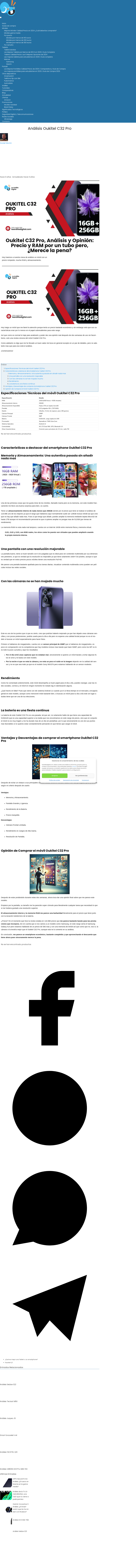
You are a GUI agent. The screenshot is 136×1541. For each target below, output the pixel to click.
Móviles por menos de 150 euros (18, 38)
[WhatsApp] (49, 1257)
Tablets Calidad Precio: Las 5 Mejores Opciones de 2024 (25, 54)
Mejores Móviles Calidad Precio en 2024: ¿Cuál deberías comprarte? (30, 30)
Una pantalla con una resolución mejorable (26, 376)
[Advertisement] (49, 161)
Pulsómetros (9, 81)
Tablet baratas (10, 50)
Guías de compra (9, 26)
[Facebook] (49, 1057)
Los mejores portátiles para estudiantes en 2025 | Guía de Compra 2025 (32, 71)
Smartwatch (9, 76)
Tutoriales (6, 88)
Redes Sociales (8, 116)
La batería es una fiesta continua (22, 384)
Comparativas (7, 90)
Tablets (5, 47)
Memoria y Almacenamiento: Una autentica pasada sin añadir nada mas (37, 373)
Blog (3, 93)
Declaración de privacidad (71, 780)
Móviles (5, 28)
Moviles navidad (10, 105)
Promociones (7, 102)
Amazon (7, 100)
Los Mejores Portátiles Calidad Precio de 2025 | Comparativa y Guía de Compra (35, 69)
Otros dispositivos (9, 73)
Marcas (7, 59)
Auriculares (8, 83)
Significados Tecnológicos (12, 109)
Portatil (4, 66)
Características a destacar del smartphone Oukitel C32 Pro (28, 371)
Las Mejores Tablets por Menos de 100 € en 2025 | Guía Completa (29, 52)
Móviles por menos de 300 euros (18, 42)
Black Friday (8, 107)
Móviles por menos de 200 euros (18, 40)
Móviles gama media (12, 33)
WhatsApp (8, 119)
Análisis (5, 85)
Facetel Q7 (9, 1362)
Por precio (8, 35)
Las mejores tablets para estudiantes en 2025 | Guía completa (28, 57)
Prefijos (5, 112)
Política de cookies (54, 780)
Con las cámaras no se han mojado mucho (26, 379)
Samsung (10, 62)
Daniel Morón (6, 143)
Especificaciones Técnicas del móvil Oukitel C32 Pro (25, 368)
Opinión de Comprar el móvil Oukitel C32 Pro (22, 389)
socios (74, 766)
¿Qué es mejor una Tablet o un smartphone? (21, 1359)
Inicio (4, 23)
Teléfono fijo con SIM (12, 78)
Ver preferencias (81, 776)
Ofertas (5, 97)
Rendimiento (14, 381)
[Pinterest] (49, 1157)
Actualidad (6, 95)
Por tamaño (8, 45)
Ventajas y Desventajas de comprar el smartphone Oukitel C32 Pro (31, 386)
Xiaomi (8, 64)
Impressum (85, 780)
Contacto (6, 121)
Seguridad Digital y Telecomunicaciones (17, 114)
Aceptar (55, 776)
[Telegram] (49, 1357)
